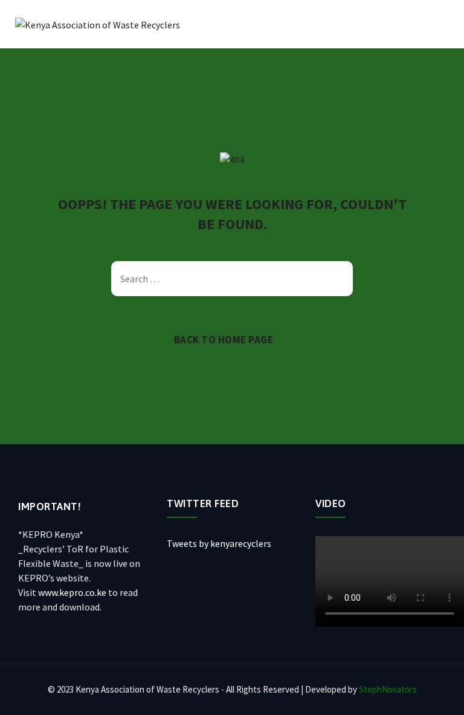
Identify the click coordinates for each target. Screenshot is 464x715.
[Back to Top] (438, 695)
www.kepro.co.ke (72, 592)
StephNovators (388, 689)
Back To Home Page (224, 339)
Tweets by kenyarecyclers (219, 543)
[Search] (338, 279)
